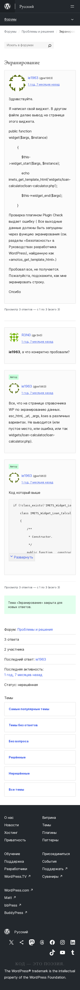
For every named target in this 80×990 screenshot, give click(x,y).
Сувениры (52, 876)
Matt (10, 898)
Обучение (12, 854)
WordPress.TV (17, 876)
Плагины (49, 832)
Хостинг (11, 832)
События (49, 861)
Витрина (49, 817)
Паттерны (50, 840)
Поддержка (14, 861)
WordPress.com (18, 890)
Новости (11, 825)
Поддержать (55, 869)
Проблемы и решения (38, 31)
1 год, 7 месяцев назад (44, 84)
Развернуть (23, 557)
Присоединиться (56, 854)
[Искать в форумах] (50, 45)
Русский (21, 932)
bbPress (13, 905)
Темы (46, 825)
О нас (9, 817)
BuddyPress (16, 913)
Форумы (10, 19)
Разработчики (15, 869)
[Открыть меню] (73, 6)
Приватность (15, 840)
